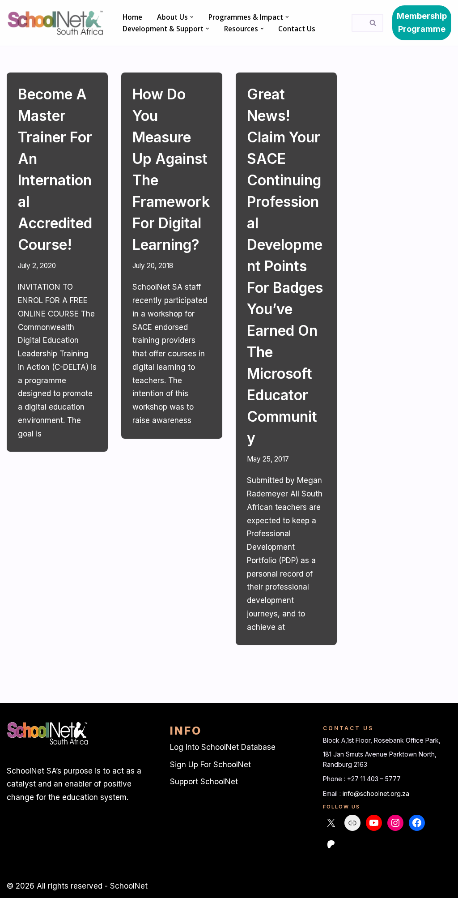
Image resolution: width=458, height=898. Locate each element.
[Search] (373, 23)
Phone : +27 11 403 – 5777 (362, 779)
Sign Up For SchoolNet (210, 764)
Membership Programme (422, 22)
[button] (192, 17)
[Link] (352, 823)
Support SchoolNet (204, 781)
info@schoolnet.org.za (376, 793)
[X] (331, 823)
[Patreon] (331, 844)
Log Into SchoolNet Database (223, 747)
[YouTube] (374, 823)
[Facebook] (417, 823)
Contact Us (296, 28)
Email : (333, 793)
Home (132, 17)
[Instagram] (395, 823)
